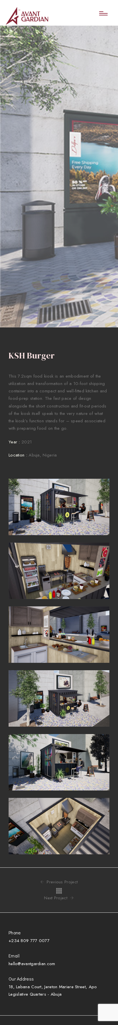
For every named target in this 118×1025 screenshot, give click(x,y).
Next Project (56, 898)
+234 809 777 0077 (29, 941)
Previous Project (61, 882)
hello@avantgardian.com (32, 964)
